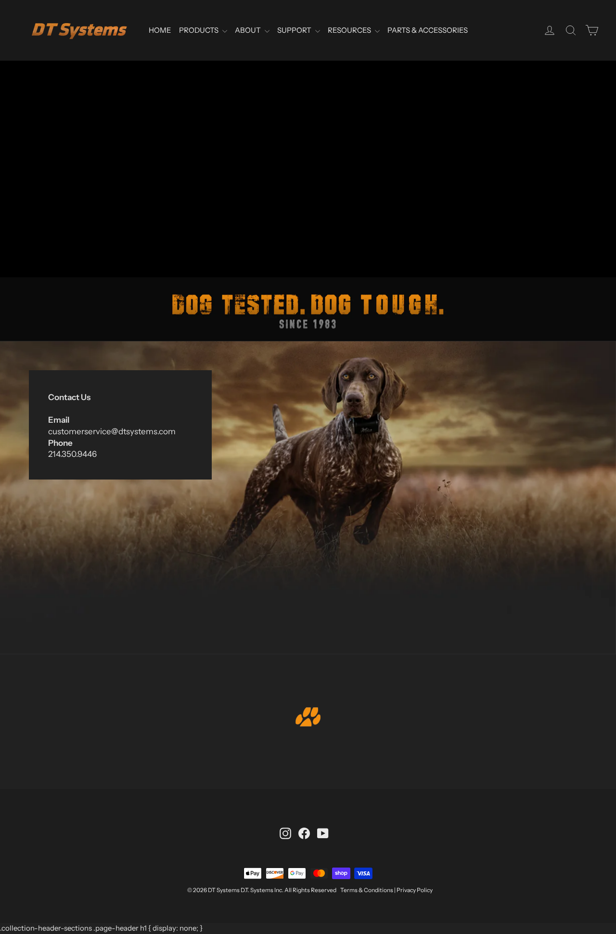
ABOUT (248, 30)
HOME (160, 30)
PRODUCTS (199, 30)
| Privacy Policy (413, 890)
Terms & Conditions (366, 890)
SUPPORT (295, 30)
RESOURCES (350, 30)
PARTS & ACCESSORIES (427, 30)
